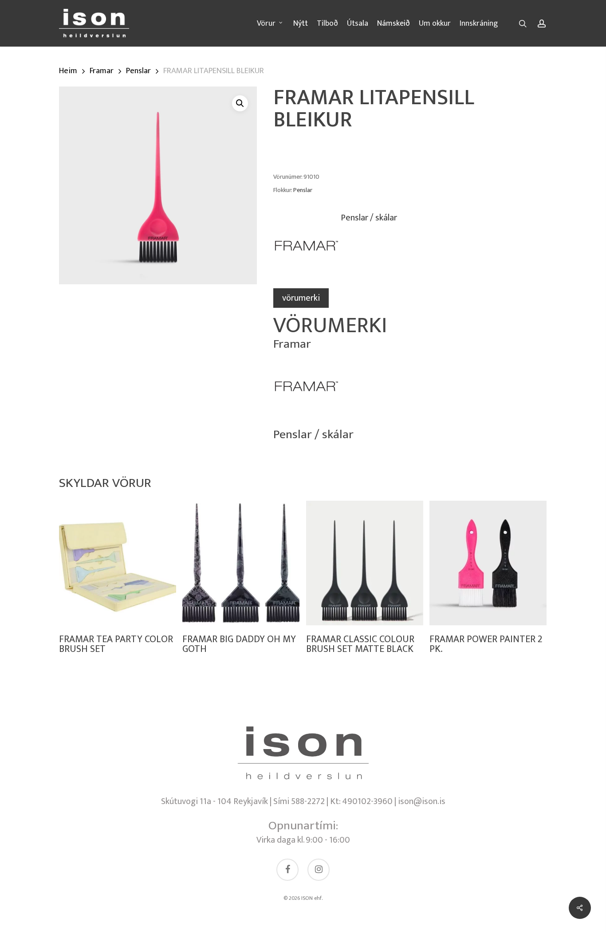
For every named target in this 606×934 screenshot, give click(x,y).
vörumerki (301, 298)
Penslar (138, 71)
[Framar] (306, 250)
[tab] (301, 298)
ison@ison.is (421, 801)
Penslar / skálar (369, 218)
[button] (240, 103)
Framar (102, 71)
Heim (68, 71)
